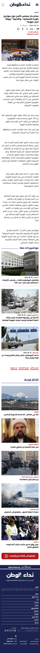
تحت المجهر (35, 597)
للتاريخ (36, 620)
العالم (37, 12)
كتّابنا (37, 594)
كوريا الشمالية (24, 368)
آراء (38, 600)
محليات (26, 590)
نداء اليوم (32, 590)
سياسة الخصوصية (34, 644)
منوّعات (36, 614)
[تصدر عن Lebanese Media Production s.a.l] (20, 575)
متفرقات (17, 590)
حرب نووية (13, 368)
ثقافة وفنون (35, 608)
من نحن (37, 639)
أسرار (22, 590)
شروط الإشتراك (23, 641)
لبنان (37, 587)
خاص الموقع (4, 590)
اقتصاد (36, 603)
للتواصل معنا (23, 644)
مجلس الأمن (34, 368)
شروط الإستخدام (35, 641)
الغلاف (37, 590)
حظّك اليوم (35, 617)
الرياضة (36, 611)
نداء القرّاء (11, 590)
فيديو (37, 623)
